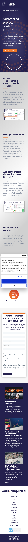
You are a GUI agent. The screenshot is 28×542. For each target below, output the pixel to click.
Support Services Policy (14, 538)
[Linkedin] (15, 525)
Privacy (14, 537)
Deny (14, 285)
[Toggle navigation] (24, 4)
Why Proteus (14, 507)
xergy (4, 10)
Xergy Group (14, 496)
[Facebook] (13, 525)
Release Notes (14, 510)
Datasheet (14, 508)
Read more (14, 304)
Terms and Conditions (14, 536)
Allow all (14, 280)
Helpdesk (14, 518)
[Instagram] (11, 525)
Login (14, 515)
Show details (21, 276)
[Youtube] (17, 525)
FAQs (14, 517)
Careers (14, 500)
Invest (14, 499)
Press (14, 502)
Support (14, 512)
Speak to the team (9, 50)
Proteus (8, 10)
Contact (14, 520)
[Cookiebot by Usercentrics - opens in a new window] (21, 255)
